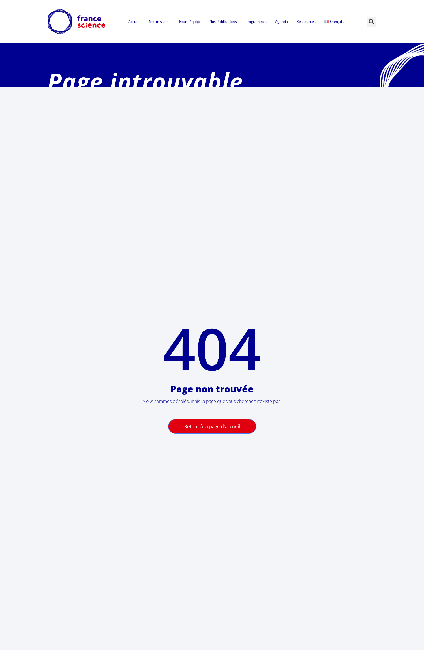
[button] (371, 22)
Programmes (256, 21)
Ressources (306, 21)
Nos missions (159, 21)
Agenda (281, 21)
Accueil (134, 21)
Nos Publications (223, 21)
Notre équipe (190, 21)
